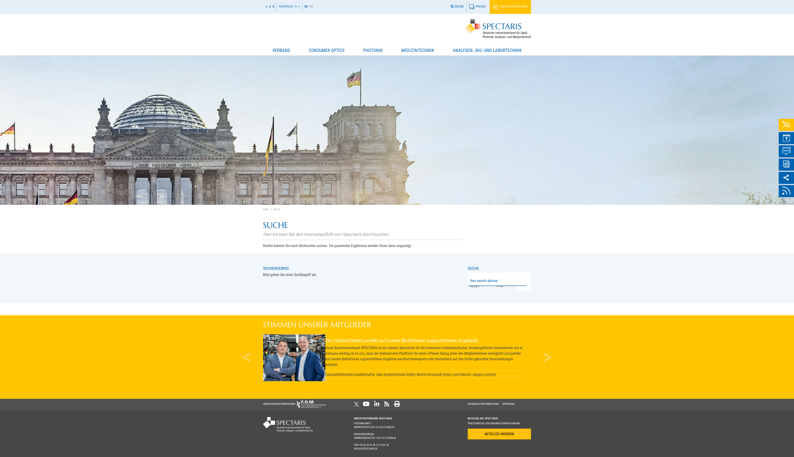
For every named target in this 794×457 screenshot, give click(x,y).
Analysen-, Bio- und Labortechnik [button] (487, 50)
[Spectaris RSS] (386, 405)
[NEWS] (786, 151)
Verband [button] (281, 50)
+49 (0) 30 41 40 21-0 (369, 445)
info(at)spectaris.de (365, 448)
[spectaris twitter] (357, 405)
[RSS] (786, 191)
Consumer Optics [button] (326, 50)
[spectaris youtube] (366, 405)
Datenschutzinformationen (483, 404)
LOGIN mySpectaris (513, 6)
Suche (459, 6)
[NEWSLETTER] (786, 165)
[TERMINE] (786, 138)
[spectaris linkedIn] (376, 405)
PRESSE (481, 6)
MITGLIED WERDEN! (499, 434)
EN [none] (311, 6)
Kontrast (286, 6)
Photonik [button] (373, 50)
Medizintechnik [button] (417, 50)
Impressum (508, 404)
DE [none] (306, 6)
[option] (311, 7)
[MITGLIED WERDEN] (786, 125)
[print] (397, 405)
